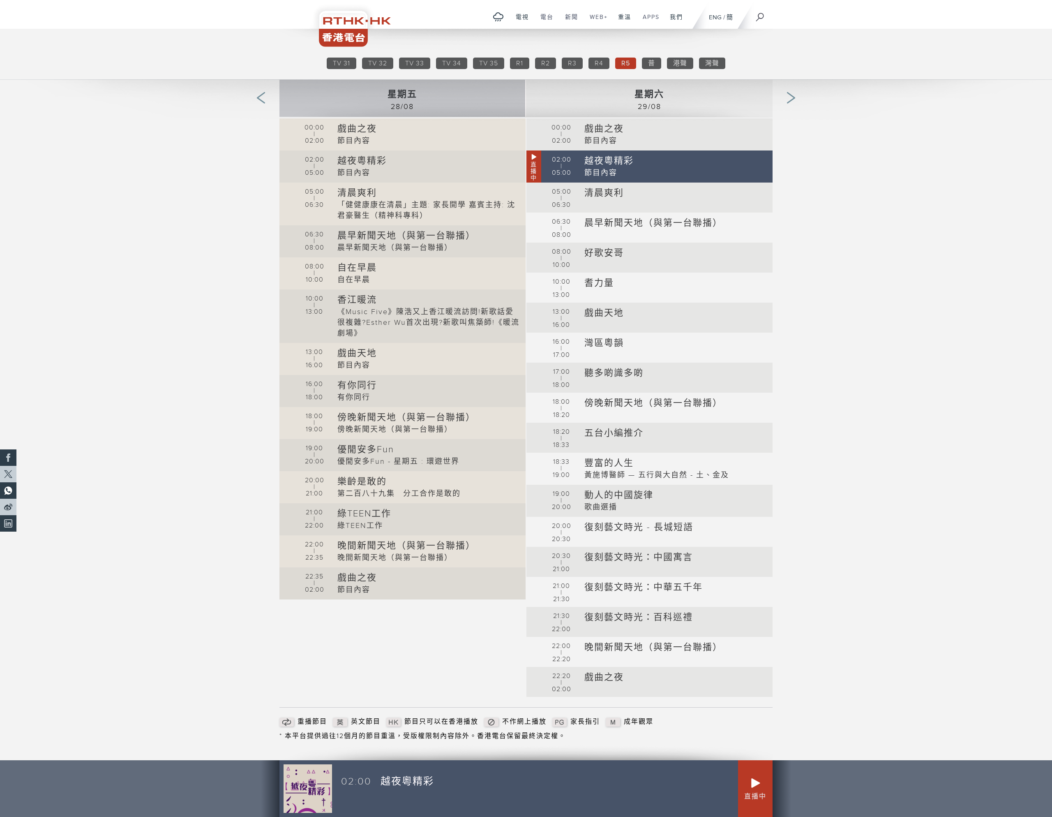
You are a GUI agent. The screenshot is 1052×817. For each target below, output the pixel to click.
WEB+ (596, 21)
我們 (673, 21)
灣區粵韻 (604, 343)
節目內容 (353, 141)
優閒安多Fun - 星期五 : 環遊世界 (398, 461)
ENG (715, 17)
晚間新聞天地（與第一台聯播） (406, 546)
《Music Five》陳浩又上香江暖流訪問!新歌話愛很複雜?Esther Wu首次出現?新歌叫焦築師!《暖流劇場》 (428, 323)
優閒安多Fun (365, 449)
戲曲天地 (357, 353)
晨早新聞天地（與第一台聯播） (406, 236)
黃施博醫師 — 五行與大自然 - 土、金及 (656, 475)
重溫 (621, 21)
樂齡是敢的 (362, 482)
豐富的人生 (609, 463)
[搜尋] (760, 14)
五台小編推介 (614, 433)
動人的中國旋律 (618, 495)
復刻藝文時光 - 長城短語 (638, 527)
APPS (648, 21)
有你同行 (357, 385)
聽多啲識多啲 (614, 373)
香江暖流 (357, 300)
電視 (519, 21)
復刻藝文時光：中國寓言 (638, 557)
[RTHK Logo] (349, 23)
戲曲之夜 (357, 129)
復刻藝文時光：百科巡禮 (638, 617)
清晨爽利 (357, 193)
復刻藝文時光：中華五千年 (643, 587)
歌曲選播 (600, 507)
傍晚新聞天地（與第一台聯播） (406, 417)
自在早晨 (357, 268)
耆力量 (599, 283)
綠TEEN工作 (364, 514)
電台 (544, 21)
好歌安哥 (604, 253)
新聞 (568, 21)
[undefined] (498, 16)
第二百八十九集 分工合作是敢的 (399, 493)
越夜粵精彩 (362, 161)
